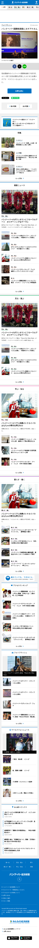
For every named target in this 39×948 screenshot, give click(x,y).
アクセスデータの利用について (11, 892)
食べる (10, 7)
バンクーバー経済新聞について (11, 887)
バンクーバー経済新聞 (20, 2)
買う (23, 7)
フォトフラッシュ (7, 25)
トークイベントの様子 (8, 60)
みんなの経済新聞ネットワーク (19, 921)
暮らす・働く (30, 7)
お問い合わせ (6, 895)
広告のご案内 (6, 898)
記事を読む (20, 91)
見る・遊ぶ (17, 7)
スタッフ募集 (6, 901)
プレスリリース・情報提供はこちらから (13, 890)
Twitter (19, 879)
